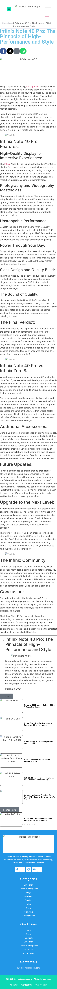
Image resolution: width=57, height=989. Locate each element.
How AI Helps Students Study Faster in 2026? (37, 760)
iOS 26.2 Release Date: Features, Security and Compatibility (39, 779)
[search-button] (47, 15)
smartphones (33, 86)
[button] (9, 9)
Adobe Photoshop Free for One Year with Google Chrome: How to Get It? (39, 797)
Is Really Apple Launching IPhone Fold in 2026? (39, 742)
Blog (10, 23)
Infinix (7, 164)
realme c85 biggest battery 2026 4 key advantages (39, 706)
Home (5, 23)
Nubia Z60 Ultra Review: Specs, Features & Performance (38, 724)
